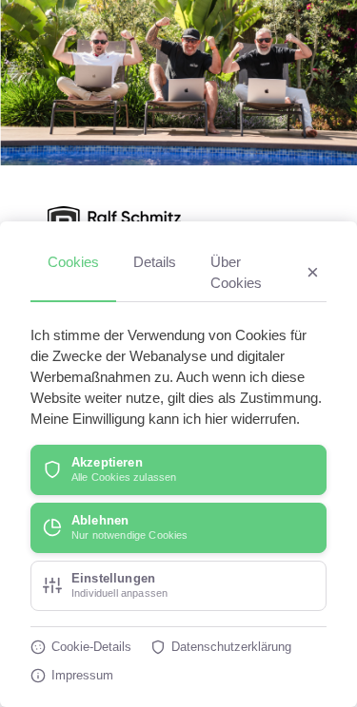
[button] (178, 470)
